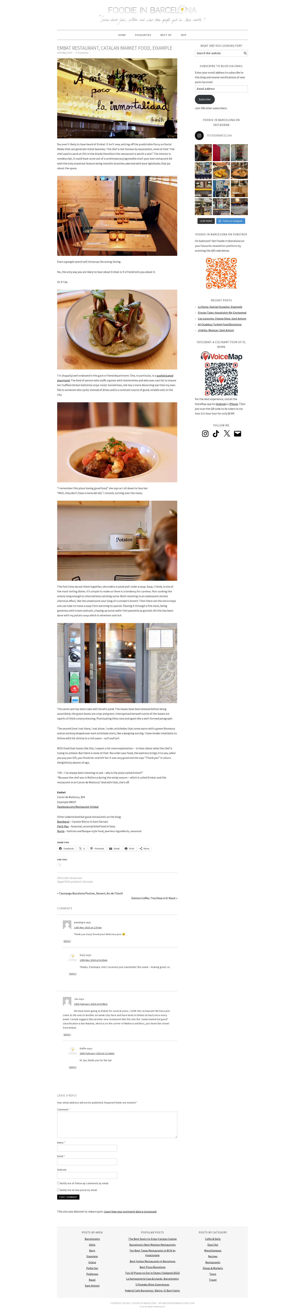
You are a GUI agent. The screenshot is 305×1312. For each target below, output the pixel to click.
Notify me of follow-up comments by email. (84, 1183)
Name (61, 1142)
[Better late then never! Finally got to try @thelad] (203, 188)
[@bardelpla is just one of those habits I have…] (221, 170)
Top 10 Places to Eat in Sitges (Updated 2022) (152, 1273)
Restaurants (76, 878)
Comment (63, 1109)
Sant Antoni (92, 1285)
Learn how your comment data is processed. (130, 1211)
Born (92, 1250)
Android (221, 404)
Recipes (212, 1256)
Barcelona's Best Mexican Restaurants (152, 1244)
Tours (212, 1274)
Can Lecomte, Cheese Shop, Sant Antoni (222, 318)
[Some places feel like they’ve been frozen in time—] (221, 206)
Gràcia (92, 1262)
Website (62, 1169)
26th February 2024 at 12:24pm (97, 1053)
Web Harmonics (156, 1306)
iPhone (233, 404)
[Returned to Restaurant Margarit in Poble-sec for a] (203, 206)
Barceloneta (92, 1239)
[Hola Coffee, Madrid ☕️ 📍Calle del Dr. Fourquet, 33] (239, 206)
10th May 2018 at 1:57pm (88, 927)
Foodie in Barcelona (152, 13)
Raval (92, 1280)
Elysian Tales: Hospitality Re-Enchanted (222, 312)
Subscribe (205, 99)
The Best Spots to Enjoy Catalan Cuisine (152, 1239)
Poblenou (92, 1274)
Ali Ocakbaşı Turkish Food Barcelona (219, 324)
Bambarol (63, 821)
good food (76, 882)
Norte (60, 831)
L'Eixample (87, 882)
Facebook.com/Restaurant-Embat (78, 806)
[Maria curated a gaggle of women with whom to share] (203, 152)
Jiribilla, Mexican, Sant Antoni (216, 330)
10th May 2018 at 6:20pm (93, 960)
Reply (67, 941)
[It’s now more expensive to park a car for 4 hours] (221, 188)
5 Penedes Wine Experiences (152, 1284)
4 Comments (82, 53)
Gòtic (92, 1244)
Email (61, 1156)
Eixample (92, 1256)
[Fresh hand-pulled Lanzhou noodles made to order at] (203, 170)
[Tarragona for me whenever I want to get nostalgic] (239, 170)
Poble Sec (92, 1268)
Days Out (212, 1244)
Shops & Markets (213, 1268)
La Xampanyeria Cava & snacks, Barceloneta (152, 1278)
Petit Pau (62, 826)
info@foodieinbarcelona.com (176, 1303)
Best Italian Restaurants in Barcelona (152, 1261)
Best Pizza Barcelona (152, 1267)
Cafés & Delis (213, 1239)
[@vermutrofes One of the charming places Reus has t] (239, 152)
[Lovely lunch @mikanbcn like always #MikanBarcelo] (239, 188)
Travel (213, 1280)
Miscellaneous (212, 1250)
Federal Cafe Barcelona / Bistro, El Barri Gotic (152, 1290)
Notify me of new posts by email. (79, 1190)
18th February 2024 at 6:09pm (90, 1004)
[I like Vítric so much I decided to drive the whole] (221, 152)
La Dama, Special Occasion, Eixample (220, 307)
